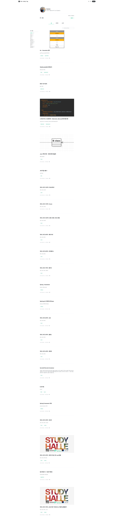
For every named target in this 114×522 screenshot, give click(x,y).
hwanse (48, 9)
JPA (30, 37)
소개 (63, 23)
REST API (31, 40)
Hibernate (31, 47)
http (30, 38)
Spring (31, 35)
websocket (31, 46)
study (31, 36)
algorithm (31, 39)
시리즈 (57, 23)
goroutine (46, 55)
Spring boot (32, 41)
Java (41, 159)
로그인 (94, 1)
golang (42, 55)
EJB (30, 45)
